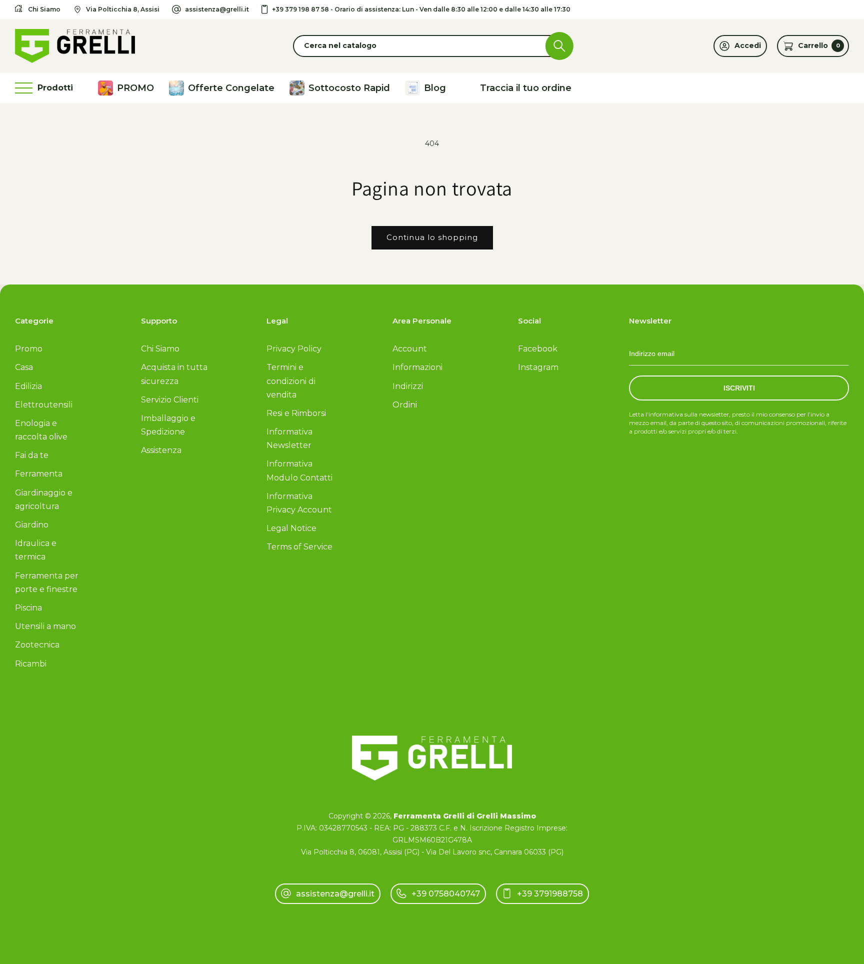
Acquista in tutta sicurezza (174, 374)
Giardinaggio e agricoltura (43, 499)
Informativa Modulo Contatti (299, 470)
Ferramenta (38, 473)
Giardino (31, 525)
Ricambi (30, 663)
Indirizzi (407, 386)
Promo (28, 349)
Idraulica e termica (35, 550)
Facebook (538, 349)
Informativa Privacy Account (299, 503)
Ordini (404, 405)
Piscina (28, 607)
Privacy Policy (294, 349)
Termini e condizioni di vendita (291, 380)
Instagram (538, 367)
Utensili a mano (45, 626)
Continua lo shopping (432, 237)
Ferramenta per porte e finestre (46, 582)
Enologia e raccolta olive (41, 430)
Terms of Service (299, 547)
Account (409, 349)
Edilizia (28, 386)
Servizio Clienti (169, 399)
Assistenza (161, 450)
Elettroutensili (43, 405)
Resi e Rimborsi (296, 413)
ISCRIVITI (739, 388)
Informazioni (417, 367)
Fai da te (31, 455)
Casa (24, 367)
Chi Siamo (160, 349)
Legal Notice (291, 528)
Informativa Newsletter (289, 438)
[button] (432, 46)
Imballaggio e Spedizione (168, 425)
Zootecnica (37, 645)
